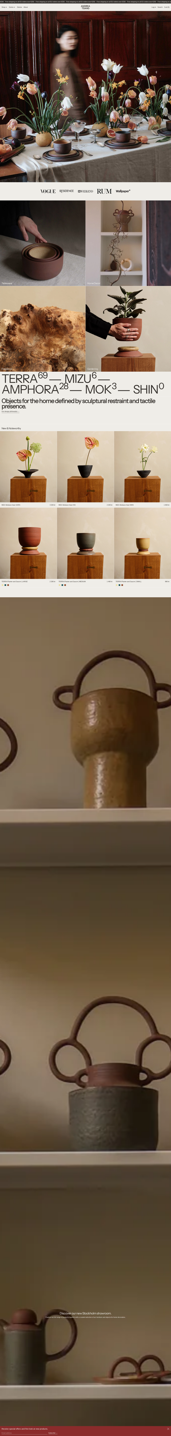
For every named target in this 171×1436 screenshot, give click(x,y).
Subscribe (52, 1433)
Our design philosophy (9, 411)
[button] (160, 7)
